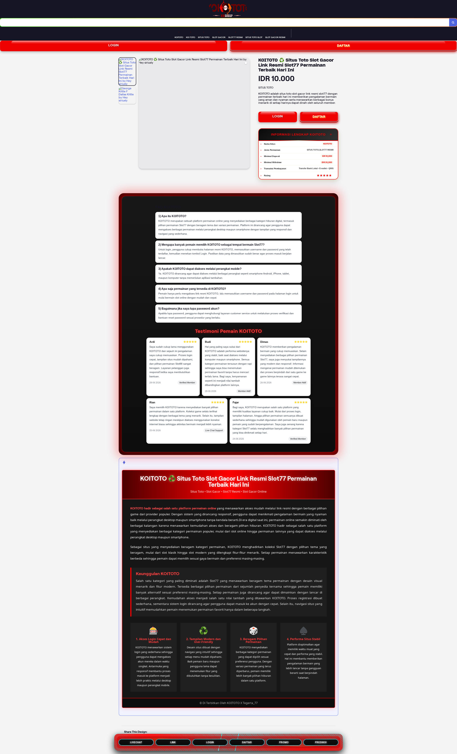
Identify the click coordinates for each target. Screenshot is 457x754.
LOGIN (113, 45)
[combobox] (224, 22)
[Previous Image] (141, 113)
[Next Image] (247, 113)
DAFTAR (319, 116)
